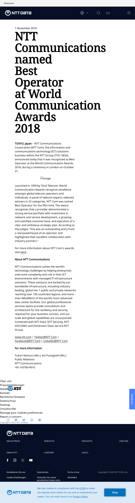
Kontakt (5, 393)
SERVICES (49, 441)
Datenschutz (8, 401)
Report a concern (11, 416)
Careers (49, 452)
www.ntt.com (23, 337)
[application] (67, 492)
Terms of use (73, 472)
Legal (85, 452)
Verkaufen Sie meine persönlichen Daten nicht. (48, 479)
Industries (13, 441)
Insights (87, 441)
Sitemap (5, 405)
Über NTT (12, 452)
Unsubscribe (8, 409)
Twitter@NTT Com (45, 337)
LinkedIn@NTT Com (55, 341)
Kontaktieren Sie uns (16, 472)
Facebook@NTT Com (27, 341)
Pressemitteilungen (12, 385)
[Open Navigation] (129, 13)
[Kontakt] (108, 13)
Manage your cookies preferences (21, 412)
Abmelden (72, 477)
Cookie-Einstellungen (16, 477)
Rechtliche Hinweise (12, 397)
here (23, 252)
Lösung (123, 441)
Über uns (6, 381)
